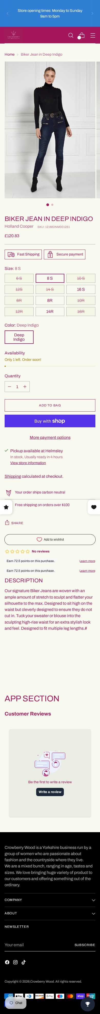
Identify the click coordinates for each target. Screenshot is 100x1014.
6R (19, 300)
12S (19, 289)
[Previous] (7, 13)
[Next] (92, 13)
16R (81, 311)
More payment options (50, 437)
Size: (13, 268)
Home (10, 54)
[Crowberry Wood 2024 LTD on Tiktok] (24, 963)
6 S (19, 278)
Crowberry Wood (42, 981)
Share (17, 523)
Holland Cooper (19, 226)
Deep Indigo (19, 337)
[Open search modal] (70, 35)
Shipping (13, 476)
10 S (81, 278)
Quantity (13, 376)
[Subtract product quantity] (24, 386)
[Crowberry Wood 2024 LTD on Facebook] (8, 963)
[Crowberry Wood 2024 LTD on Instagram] (16, 963)
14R (50, 311)
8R (50, 300)
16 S (81, 289)
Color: (22, 325)
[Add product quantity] (9, 386)
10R (81, 300)
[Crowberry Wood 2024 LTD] (14, 35)
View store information (28, 463)
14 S (50, 289)
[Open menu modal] (92, 35)
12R (19, 311)
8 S (50, 278)
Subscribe (85, 945)
